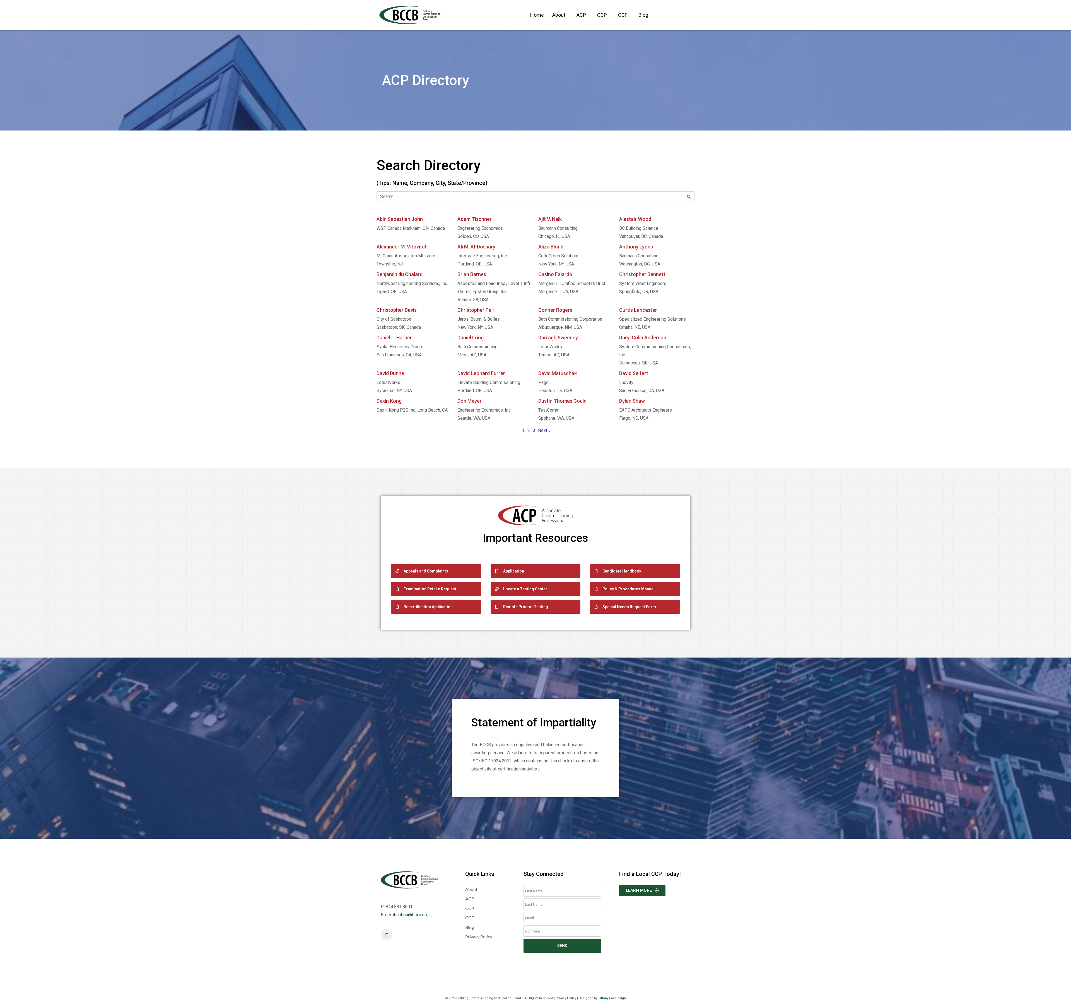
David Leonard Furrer (481, 373)
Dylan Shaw (632, 401)
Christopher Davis (397, 310)
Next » (544, 430)
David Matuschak (557, 373)
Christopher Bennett (642, 274)
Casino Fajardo (555, 274)
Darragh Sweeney (558, 337)
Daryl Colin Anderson (642, 337)
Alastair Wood (635, 219)
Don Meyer (469, 401)
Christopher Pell (475, 310)
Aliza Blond (550, 247)
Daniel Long (470, 337)
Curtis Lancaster (638, 310)
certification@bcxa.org (406, 914)
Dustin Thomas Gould (562, 401)
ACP (581, 15)
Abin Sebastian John (400, 219)
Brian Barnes (471, 274)
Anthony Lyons (636, 247)
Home (537, 15)
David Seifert (633, 373)
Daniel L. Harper (394, 337)
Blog (643, 15)
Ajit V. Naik (550, 219)
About (558, 15)
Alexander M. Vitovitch (402, 247)
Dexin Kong (389, 401)
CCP (602, 15)
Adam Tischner (474, 219)
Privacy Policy (566, 998)
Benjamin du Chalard (400, 274)
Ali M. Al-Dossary (476, 247)
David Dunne (390, 373)
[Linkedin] (386, 935)
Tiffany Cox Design (612, 998)
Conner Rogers (555, 310)
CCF (622, 15)
